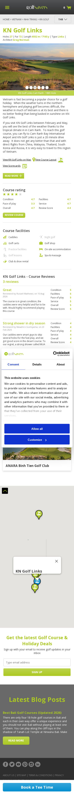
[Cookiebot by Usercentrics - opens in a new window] (53, 353)
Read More (11, 175)
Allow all (37, 428)
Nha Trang (30, 19)
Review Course (14, 215)
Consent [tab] (13, 364)
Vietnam (16, 19)
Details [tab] (37, 364)
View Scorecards (11, 165)
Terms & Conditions (40, 775)
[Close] (56, 561)
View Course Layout (45, 159)
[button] (35, 588)
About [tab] (61, 364)
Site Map (21, 775)
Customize (35, 439)
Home (6, 19)
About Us (8, 775)
